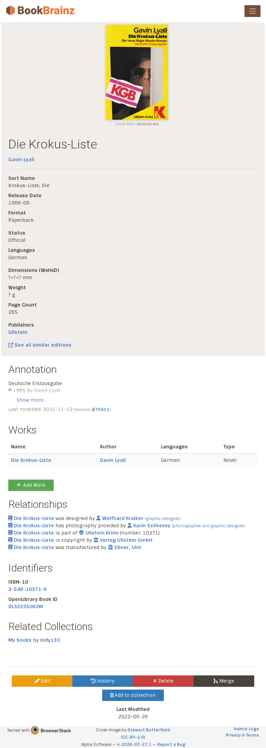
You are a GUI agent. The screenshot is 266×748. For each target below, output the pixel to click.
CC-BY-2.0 (133, 737)
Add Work (34, 485)
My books (20, 640)
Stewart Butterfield (148, 730)
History (105, 681)
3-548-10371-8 (27, 589)
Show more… (31, 400)
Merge (226, 681)
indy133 (50, 640)
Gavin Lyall (21, 159)
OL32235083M (25, 606)
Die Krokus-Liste (31, 460)
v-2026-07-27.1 (134, 744)
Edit (44, 681)
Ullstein (17, 332)
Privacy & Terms (242, 735)
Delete (165, 681)
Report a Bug (171, 744)
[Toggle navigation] (252, 11)
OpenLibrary (147, 124)
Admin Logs (246, 729)
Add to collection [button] (134, 695)
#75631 (100, 409)
